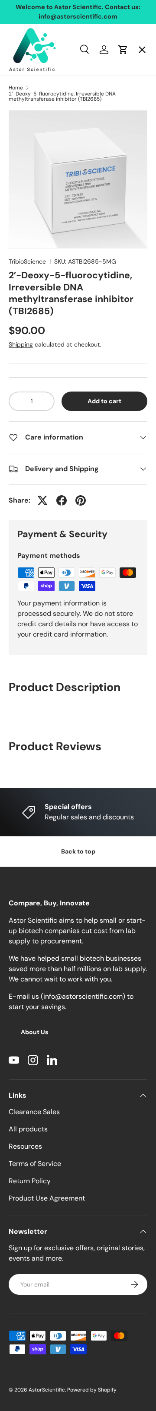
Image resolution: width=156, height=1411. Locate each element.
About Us (34, 1032)
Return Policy (30, 1180)
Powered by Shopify (92, 1389)
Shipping (21, 344)
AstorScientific (47, 1389)
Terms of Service (35, 1163)
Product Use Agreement (47, 1198)
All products (28, 1129)
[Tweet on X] (42, 500)
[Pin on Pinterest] (80, 500)
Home (26, 58)
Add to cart (104, 401)
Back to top (78, 851)
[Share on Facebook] (61, 500)
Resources (25, 1146)
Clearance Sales (34, 1111)
